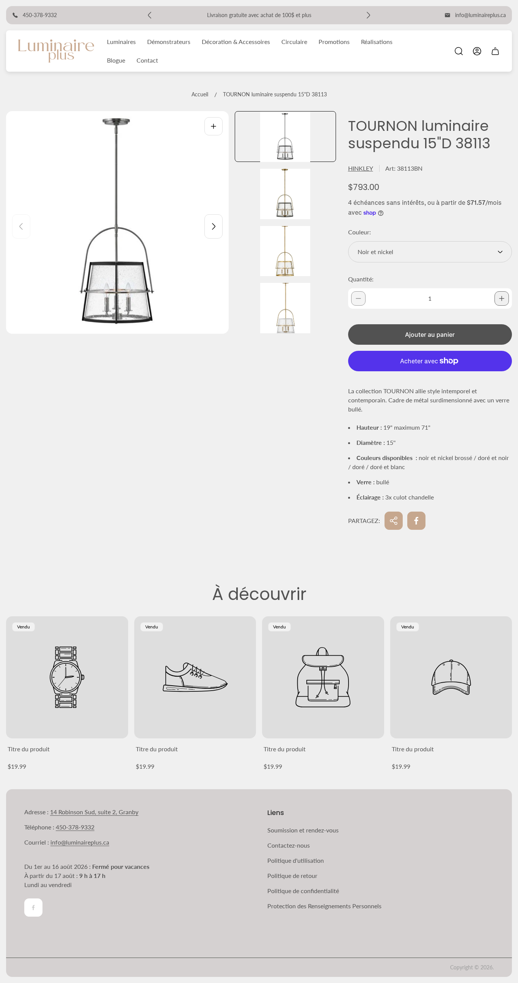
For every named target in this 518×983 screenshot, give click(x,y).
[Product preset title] (67, 677)
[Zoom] (213, 126)
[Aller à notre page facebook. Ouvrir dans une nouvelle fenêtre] (33, 907)
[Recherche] (459, 51)
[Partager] (394, 521)
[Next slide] (213, 226)
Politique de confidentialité (303, 890)
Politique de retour (292, 875)
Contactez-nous (288, 845)
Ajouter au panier (430, 334)
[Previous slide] (21, 226)
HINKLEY (360, 168)
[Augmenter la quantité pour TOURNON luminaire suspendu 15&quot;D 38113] (501, 298)
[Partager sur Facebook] (416, 521)
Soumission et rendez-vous (303, 830)
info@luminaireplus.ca (480, 15)
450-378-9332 (75, 827)
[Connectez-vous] (477, 51)
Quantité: (361, 279)
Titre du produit (29, 748)
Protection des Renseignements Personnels (324, 905)
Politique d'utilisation (295, 860)
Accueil (200, 94)
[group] (285, 136)
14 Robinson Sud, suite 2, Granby (94, 811)
